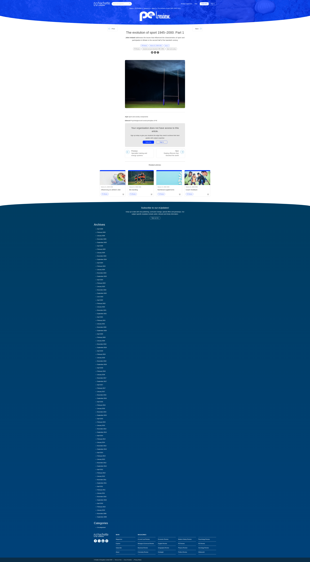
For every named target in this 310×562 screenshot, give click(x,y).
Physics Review (182, 548)
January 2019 (101, 357)
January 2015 (101, 425)
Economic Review (163, 539)
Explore (118, 543)
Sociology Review (203, 548)
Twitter (152, 52)
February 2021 (101, 320)
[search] (122, 4)
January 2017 (101, 391)
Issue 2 (154, 8)
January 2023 (101, 286)
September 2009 (102, 517)
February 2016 (101, 405)
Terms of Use (118, 559)
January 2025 (101, 252)
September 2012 (102, 466)
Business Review (143, 548)
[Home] (102, 4)
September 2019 (102, 347)
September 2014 (102, 432)
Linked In (155, 52)
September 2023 (102, 276)
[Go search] (130, 4)
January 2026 (101, 235)
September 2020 (102, 330)
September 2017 (102, 381)
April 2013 (100, 452)
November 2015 (101, 412)
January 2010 (101, 510)
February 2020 (101, 337)
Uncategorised (101, 527)
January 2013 (101, 459)
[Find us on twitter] (99, 540)
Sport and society (171, 49)
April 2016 (100, 401)
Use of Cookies (128, 559)
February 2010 (101, 506)
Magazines (119, 539)
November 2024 (101, 256)
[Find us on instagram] (106, 540)
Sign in (213, 3)
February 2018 (101, 371)
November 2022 (101, 290)
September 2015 (102, 415)
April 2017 (100, 384)
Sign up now (155, 218)
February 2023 (101, 283)
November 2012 (101, 462)
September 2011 (102, 483)
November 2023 (101, 273)
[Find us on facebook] (95, 540)
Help (196, 3)
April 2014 (100, 435)
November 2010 (101, 496)
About (117, 552)
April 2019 (100, 351)
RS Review (201, 543)
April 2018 (100, 368)
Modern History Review (185, 539)
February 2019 (101, 354)
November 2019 (101, 344)
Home (131, 8)
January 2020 (101, 340)
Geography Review (163, 548)
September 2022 (102, 293)
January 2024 (101, 269)
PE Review (138, 8)
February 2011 (101, 490)
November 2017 (101, 378)
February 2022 (101, 303)
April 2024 (100, 262)
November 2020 (101, 327)
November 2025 (101, 239)
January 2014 (101, 442)
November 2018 (101, 361)
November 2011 (101, 479)
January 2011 (101, 493)
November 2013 (101, 445)
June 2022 (100, 296)
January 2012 (101, 476)
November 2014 (101, 429)
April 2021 (100, 317)
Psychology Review (204, 539)
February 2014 (101, 439)
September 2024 (102, 259)
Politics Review (182, 552)
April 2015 (100, 418)
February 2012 (101, 473)
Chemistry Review (143, 552)
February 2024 (101, 266)
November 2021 (101, 310)
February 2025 (101, 249)
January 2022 (101, 307)
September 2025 (102, 242)
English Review (162, 543)
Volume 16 (147, 8)
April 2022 (100, 300)
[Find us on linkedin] (102, 540)
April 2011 (100, 486)
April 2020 (100, 334)
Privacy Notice (137, 559)
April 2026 (100, 229)
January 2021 (101, 323)
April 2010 (100, 503)
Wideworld (201, 552)
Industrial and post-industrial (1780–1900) (153, 49)
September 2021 (102, 313)
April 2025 (100, 246)
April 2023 (100, 279)
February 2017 (101, 388)
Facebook (158, 52)
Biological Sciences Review (146, 543)
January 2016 (101, 408)
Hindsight (160, 552)
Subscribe (204, 3)
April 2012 (100, 469)
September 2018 (102, 364)
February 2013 (101, 456)
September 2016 (102, 398)
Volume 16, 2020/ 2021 (156, 45)
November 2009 (101, 513)
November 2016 (101, 395)
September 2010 (102, 500)
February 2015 (101, 422)
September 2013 (102, 449)
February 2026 (101, 232)
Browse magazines (186, 3)
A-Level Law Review (144, 539)
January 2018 (101, 374)
